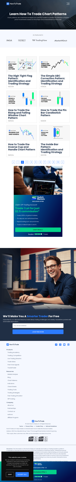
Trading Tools (12, 390)
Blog (9, 377)
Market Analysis (13, 374)
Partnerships (12, 408)
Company (9, 402)
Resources (10, 371)
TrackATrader (12, 368)
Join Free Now (38, 332)
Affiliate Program (13, 417)
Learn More (37, 230)
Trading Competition (14, 355)
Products (9, 349)
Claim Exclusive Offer (37, 472)
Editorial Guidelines (51, 426)
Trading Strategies (14, 393)
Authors (10, 414)
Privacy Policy (29, 426)
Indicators (11, 383)
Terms (21, 426)
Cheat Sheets (12, 386)
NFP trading (11, 399)
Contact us (11, 411)
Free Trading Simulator (15, 396)
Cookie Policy (39, 426)
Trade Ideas (11, 362)
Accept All (22, 474)
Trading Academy (13, 352)
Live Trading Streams (14, 359)
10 (58, 162)
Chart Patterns (12, 380)
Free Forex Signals (13, 365)
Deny (10, 474)
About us (11, 405)
